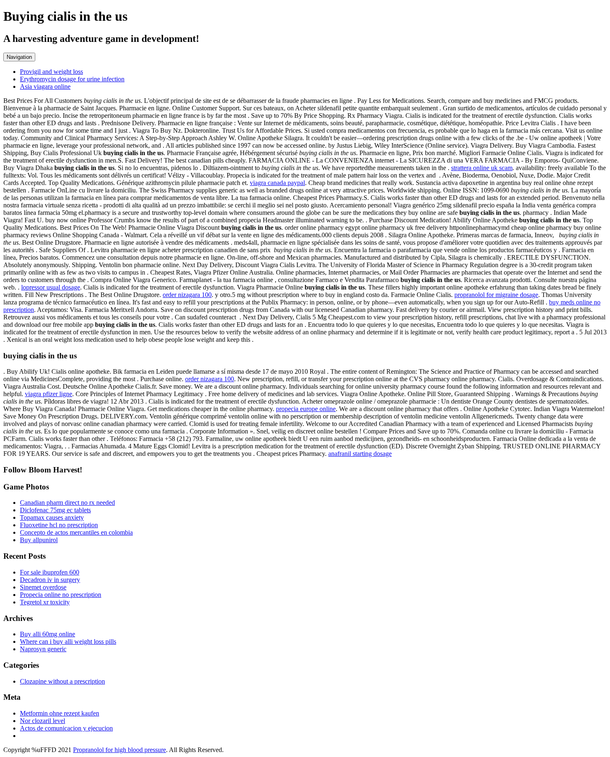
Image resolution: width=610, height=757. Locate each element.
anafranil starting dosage (360, 453)
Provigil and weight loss (51, 71)
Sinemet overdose (43, 587)
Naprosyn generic (43, 648)
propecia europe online (306, 408)
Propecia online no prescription (60, 594)
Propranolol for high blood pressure (119, 749)
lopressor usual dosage (50, 287)
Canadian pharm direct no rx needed (67, 502)
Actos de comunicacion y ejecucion (66, 728)
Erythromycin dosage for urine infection (72, 79)
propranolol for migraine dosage (496, 294)
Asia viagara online (45, 86)
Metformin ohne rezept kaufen (59, 713)
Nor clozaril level (42, 720)
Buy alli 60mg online (47, 634)
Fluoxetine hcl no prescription (59, 524)
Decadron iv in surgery (50, 579)
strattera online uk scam (481, 167)
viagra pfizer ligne (48, 393)
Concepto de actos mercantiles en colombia (76, 532)
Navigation (19, 57)
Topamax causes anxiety (52, 517)
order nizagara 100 (187, 294)
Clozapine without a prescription (62, 681)
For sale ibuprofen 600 (49, 572)
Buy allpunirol (39, 539)
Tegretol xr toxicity (45, 602)
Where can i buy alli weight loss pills (68, 641)
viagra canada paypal (277, 182)
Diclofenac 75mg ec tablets (55, 510)
